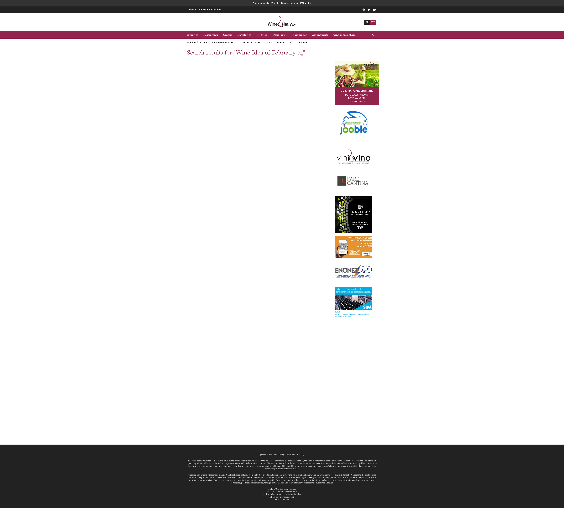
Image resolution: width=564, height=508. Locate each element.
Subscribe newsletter (210, 9)
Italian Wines (274, 42)
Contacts (191, 9)
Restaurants (210, 34)
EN (373, 22)
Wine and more (196, 42)
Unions (227, 34)
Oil (290, 42)
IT (367, 22)
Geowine (302, 42)
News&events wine (223, 42)
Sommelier (300, 34)
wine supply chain (344, 34)
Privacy (300, 455)
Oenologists (280, 34)
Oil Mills (261, 34)
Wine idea (306, 3)
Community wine (250, 42)
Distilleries (244, 34)
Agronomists (320, 34)
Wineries (192, 34)
